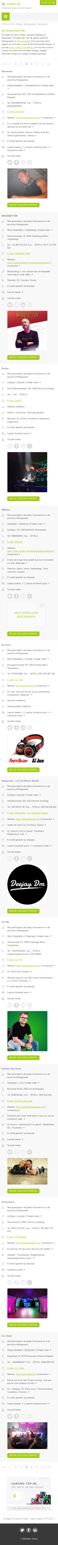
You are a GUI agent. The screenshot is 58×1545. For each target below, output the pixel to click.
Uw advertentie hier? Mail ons (29, 1508)
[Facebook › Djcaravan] (16, 162)
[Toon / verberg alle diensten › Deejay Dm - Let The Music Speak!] (31, 833)
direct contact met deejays (21, 47)
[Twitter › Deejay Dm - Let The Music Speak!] (9, 858)
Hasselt (20, 382)
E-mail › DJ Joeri (15, 680)
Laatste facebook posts (37, 147)
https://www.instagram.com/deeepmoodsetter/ (28, 263)
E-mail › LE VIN (14, 959)
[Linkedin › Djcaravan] (23, 162)
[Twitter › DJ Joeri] (9, 727)
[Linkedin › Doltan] (23, 446)
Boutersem (30, 1350)
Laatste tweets (15, 147)
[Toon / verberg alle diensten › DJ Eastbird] (31, 1256)
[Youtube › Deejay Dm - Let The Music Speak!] (29, 858)
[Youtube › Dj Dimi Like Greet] (29, 1152)
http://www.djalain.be (25, 1374)
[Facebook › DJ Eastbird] (16, 1282)
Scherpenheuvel (32, 85)
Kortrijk (29, 659)
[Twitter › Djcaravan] (9, 162)
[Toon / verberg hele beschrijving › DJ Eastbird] (31, 1249)
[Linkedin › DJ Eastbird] (23, 1282)
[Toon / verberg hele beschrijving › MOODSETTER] (31, 273)
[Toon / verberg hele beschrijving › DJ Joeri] (31, 693)
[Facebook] (28, 1530)
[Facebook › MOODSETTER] (16, 304)
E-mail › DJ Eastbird (16, 1237)
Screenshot (49, 118)
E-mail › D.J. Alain (15, 1368)
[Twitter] (22, 1530)
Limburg (11, 382)
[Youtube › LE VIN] (29, 1005)
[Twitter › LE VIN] (9, 1005)
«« (4, 64)
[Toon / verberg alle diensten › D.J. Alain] (31, 1390)
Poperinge (30, 936)
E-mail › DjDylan (14, 542)
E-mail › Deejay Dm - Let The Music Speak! (27, 813)
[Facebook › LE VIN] (16, 1005)
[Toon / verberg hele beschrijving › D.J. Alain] (31, 1382)
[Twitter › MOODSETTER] (9, 304)
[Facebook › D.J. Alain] (16, 1416)
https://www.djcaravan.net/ (28, 118)
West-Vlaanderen (15, 230)
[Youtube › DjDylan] (29, 596)
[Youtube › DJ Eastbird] (29, 1282)
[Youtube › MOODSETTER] (29, 304)
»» (48, 64)
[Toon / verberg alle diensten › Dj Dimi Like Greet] (31, 1126)
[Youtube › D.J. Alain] (29, 1416)
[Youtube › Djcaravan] (29, 162)
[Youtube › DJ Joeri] (29, 727)
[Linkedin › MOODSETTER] (23, 304)
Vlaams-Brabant (14, 85)
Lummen (21, 1216)
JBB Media (26, 1539)
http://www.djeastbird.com (28, 1243)
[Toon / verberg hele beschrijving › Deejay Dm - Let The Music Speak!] (31, 825)
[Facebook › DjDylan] (16, 596)
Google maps (45, 230)
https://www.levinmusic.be (28, 966)
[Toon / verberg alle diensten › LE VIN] (31, 979)
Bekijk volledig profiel (23, 205)
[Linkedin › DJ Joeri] (23, 727)
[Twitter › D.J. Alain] (9, 1416)
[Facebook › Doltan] (16, 446)
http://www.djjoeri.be (25, 686)
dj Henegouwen (22, 41)
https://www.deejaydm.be (27, 819)
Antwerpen (12, 524)
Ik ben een (48, 2)
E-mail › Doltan (14, 400)
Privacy (35, 1539)
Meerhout (23, 524)
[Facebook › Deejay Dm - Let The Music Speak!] (16, 858)
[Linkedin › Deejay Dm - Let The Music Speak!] (23, 858)
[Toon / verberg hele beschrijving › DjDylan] (31, 561)
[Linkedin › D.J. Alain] (23, 1416)
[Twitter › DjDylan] (9, 596)
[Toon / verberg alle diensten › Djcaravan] (31, 134)
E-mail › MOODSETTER (18, 253)
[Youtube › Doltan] (29, 446)
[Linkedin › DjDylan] (23, 596)
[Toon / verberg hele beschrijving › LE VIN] (31, 971)
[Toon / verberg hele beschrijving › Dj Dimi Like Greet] (31, 1117)
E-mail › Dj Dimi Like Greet (19, 1101)
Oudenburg (31, 230)
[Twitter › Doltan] (9, 446)
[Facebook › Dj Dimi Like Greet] (16, 1152)
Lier (21, 1083)
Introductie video (16, 150)
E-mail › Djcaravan (15, 111)
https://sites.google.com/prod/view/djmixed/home (30, 551)
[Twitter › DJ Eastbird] (9, 1282)
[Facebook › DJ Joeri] (16, 727)
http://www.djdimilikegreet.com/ (30, 1107)
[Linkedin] (35, 1530)
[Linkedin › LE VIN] (23, 1005)
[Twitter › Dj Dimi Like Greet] (9, 1152)
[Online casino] (29, 1478)
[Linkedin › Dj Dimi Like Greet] (23, 1152)
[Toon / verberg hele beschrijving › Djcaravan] (31, 125)
